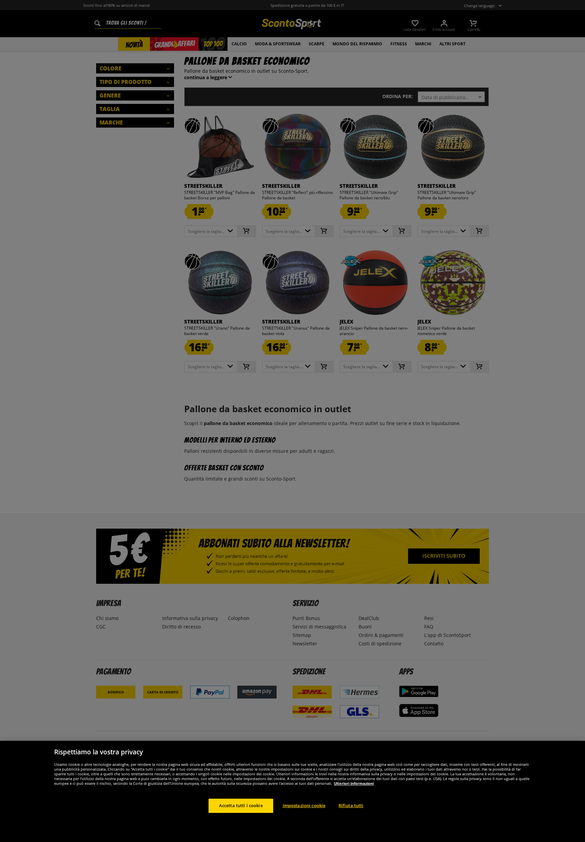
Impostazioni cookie (304, 805)
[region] (292, 791)
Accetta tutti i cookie (241, 805)
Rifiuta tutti (351, 805)
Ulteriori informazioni (354, 783)
